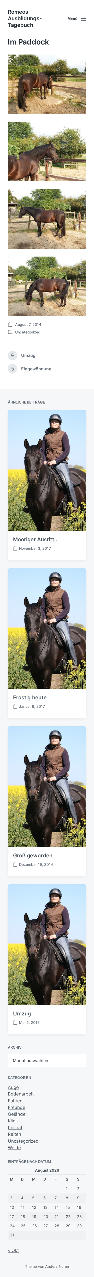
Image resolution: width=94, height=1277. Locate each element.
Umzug (22, 1013)
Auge (13, 1087)
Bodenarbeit (21, 1094)
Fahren (15, 1100)
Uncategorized (27, 332)
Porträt (15, 1127)
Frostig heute (30, 697)
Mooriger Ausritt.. (35, 539)
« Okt (13, 1250)
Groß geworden (32, 855)
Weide (14, 1147)
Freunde (16, 1107)
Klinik (13, 1120)
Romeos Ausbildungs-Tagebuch (25, 18)
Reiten (14, 1134)
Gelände (17, 1114)
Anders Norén (57, 1266)
